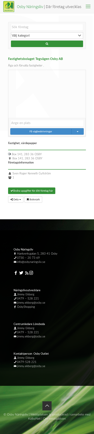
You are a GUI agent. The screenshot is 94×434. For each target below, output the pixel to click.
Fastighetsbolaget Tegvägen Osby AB (35, 59)
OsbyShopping (26, 307)
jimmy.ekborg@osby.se (31, 302)
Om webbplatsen (54, 418)
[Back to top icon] (47, 405)
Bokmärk (34, 199)
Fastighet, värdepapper (22, 143)
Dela (16, 199)
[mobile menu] (88, 6)
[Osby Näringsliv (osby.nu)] (44, 6)
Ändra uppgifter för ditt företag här (33, 190)
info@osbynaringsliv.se (31, 262)
